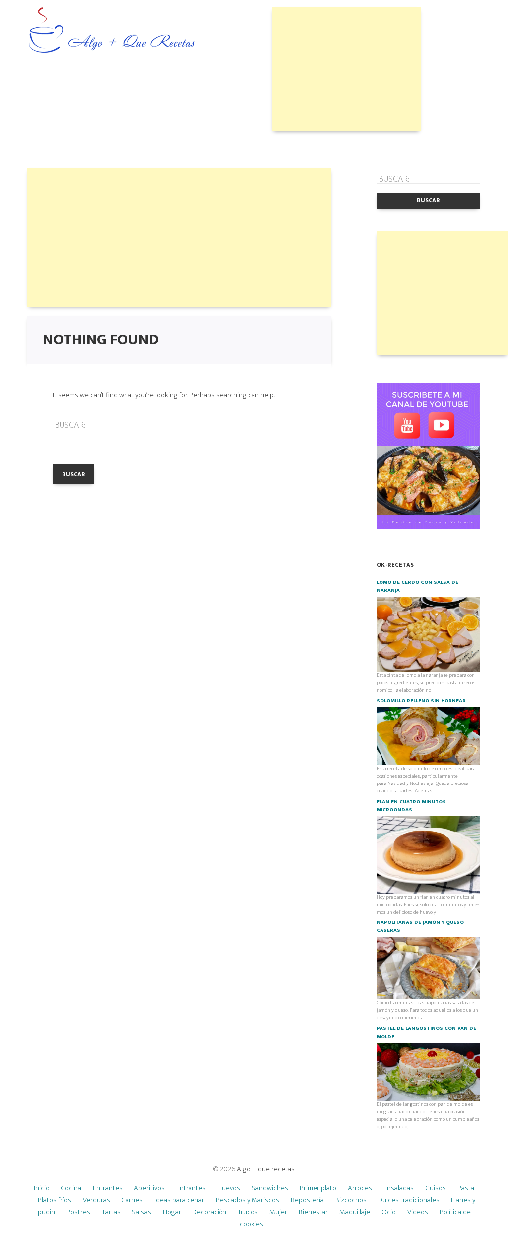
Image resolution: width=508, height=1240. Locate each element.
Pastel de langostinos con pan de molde (426, 1032)
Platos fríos (54, 1200)
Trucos (248, 1212)
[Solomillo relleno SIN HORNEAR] (428, 736)
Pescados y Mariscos (247, 1200)
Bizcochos (351, 1200)
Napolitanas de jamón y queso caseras (420, 926)
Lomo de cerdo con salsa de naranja (417, 586)
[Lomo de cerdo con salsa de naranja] (428, 634)
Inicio (42, 1188)
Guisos (435, 1188)
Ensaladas (398, 1188)
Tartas (111, 1212)
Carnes (132, 1200)
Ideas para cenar (179, 1200)
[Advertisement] (346, 69)
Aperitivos (149, 1188)
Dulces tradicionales (409, 1200)
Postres (78, 1212)
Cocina (71, 1188)
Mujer (278, 1212)
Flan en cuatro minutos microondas (411, 805)
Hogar (172, 1212)
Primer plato (318, 1188)
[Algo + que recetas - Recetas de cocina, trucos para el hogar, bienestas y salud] (112, 31)
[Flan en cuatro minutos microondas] (428, 854)
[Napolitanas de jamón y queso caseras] (428, 968)
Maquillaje (354, 1212)
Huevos (228, 1188)
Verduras (96, 1200)
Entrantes (108, 1188)
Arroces (360, 1188)
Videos (417, 1212)
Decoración (209, 1212)
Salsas (141, 1212)
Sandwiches (270, 1188)
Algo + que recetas (266, 1169)
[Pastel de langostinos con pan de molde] (428, 1071)
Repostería (307, 1200)
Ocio (388, 1212)
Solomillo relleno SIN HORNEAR (421, 700)
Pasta (465, 1188)
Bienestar (313, 1212)
